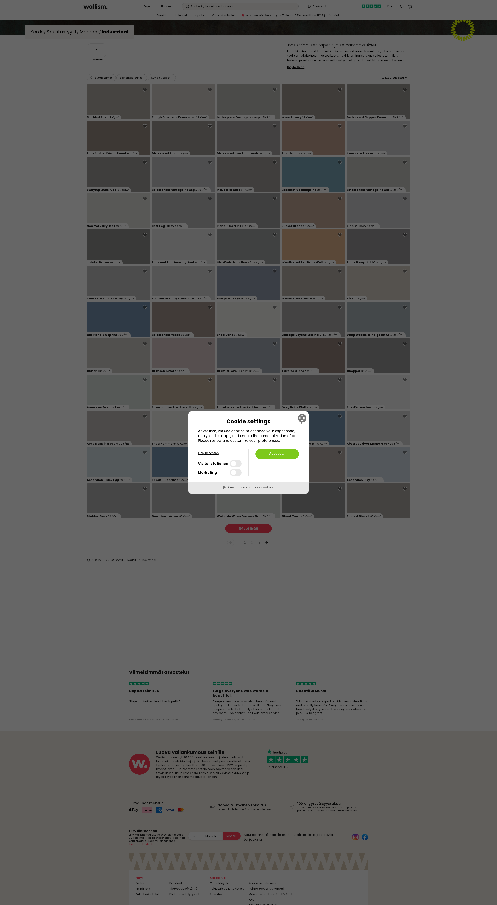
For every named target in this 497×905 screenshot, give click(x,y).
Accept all (277, 454)
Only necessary (208, 453)
